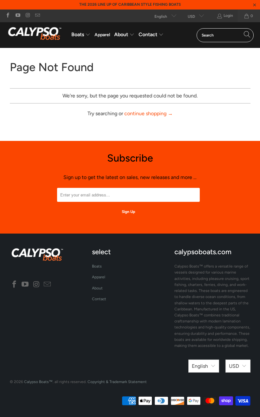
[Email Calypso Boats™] (37, 16)
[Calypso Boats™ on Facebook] (7, 16)
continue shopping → (148, 113)
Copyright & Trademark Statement (117, 382)
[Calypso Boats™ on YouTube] (17, 16)
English (161, 16)
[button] (80, 35)
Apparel (98, 277)
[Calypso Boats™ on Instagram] (27, 16)
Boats (97, 266)
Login (228, 15)
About (97, 288)
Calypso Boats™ (38, 382)
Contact (99, 299)
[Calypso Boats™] (35, 35)
